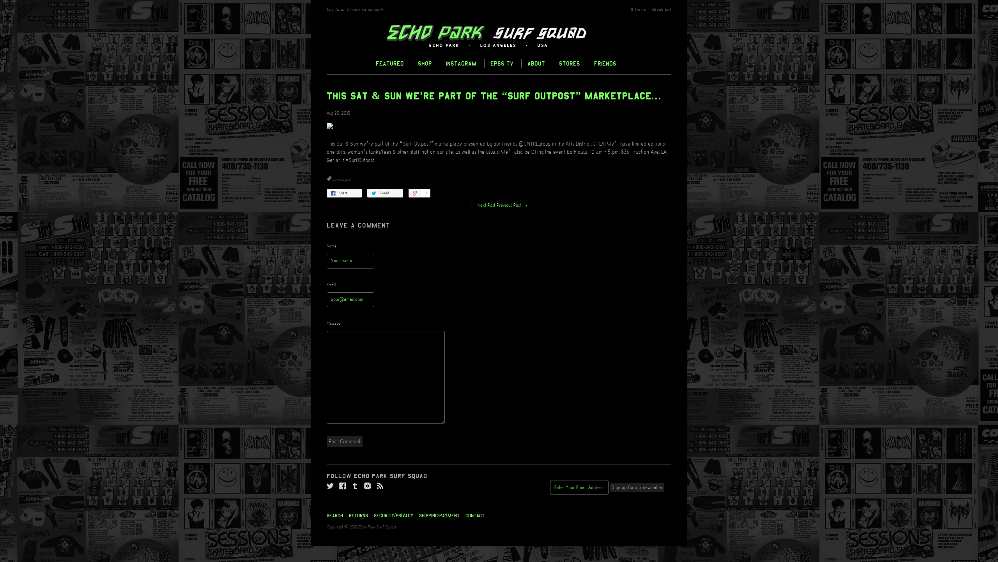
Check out (661, 9)
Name (331, 246)
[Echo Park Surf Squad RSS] (380, 486)
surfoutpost (342, 179)
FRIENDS (605, 63)
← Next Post (482, 205)
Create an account (365, 9)
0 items (638, 9)
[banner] (499, 36)
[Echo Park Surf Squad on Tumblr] (355, 486)
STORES (569, 63)
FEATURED (390, 63)
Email (331, 285)
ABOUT (536, 63)
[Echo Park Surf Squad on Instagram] (367, 486)
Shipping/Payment (439, 515)
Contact (475, 515)
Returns (358, 515)
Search (335, 515)
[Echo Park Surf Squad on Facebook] (342, 486)
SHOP (425, 63)
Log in (333, 9)
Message (333, 323)
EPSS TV (501, 63)
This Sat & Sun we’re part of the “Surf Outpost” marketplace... (494, 96)
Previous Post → (512, 205)
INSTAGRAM (461, 63)
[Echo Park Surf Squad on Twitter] (330, 486)
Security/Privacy (393, 515)
